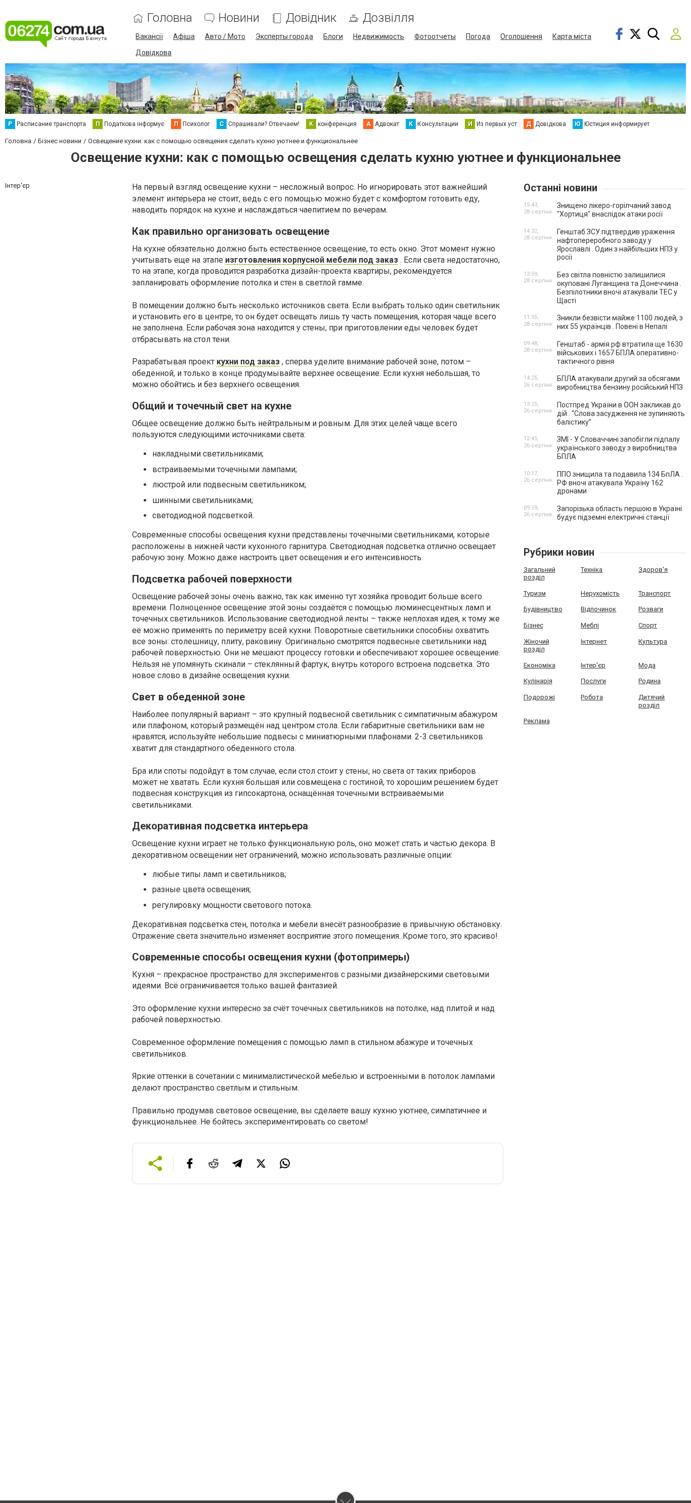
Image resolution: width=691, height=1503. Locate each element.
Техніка (591, 569)
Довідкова (153, 53)
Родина (649, 681)
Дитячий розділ (651, 701)
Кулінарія (538, 681)
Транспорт (654, 593)
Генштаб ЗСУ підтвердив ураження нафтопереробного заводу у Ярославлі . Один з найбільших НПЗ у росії (617, 244)
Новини (239, 18)
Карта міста (571, 36)
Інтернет (594, 641)
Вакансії (149, 36)
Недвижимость (378, 36)
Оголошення (521, 36)
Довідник (311, 18)
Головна (169, 18)
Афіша (184, 36)
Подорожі (539, 697)
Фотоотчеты (435, 36)
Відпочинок (598, 609)
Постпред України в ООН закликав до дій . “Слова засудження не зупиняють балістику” (621, 413)
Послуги (593, 681)
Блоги (333, 36)
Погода (478, 36)
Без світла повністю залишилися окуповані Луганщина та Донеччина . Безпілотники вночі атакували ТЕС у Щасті (619, 287)
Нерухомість (600, 593)
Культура (652, 641)
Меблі (590, 625)
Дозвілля (388, 18)
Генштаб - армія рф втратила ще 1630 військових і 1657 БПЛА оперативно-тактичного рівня (620, 352)
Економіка (539, 665)
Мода (647, 665)
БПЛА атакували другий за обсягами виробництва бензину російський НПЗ (620, 382)
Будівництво (543, 609)
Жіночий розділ (536, 645)
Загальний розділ (539, 573)
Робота (592, 697)
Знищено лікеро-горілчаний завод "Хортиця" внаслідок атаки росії (614, 209)
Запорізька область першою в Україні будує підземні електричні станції (619, 513)
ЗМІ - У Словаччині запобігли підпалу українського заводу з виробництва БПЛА (618, 448)
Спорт (647, 625)
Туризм (535, 593)
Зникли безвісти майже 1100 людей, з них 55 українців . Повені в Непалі (620, 322)
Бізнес (533, 625)
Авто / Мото (225, 36)
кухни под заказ (248, 361)
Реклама (537, 721)
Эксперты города (284, 36)
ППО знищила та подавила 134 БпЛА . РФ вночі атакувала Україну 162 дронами (620, 482)
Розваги (650, 609)
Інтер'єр (593, 665)
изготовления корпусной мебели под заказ (311, 260)
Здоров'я (653, 569)
